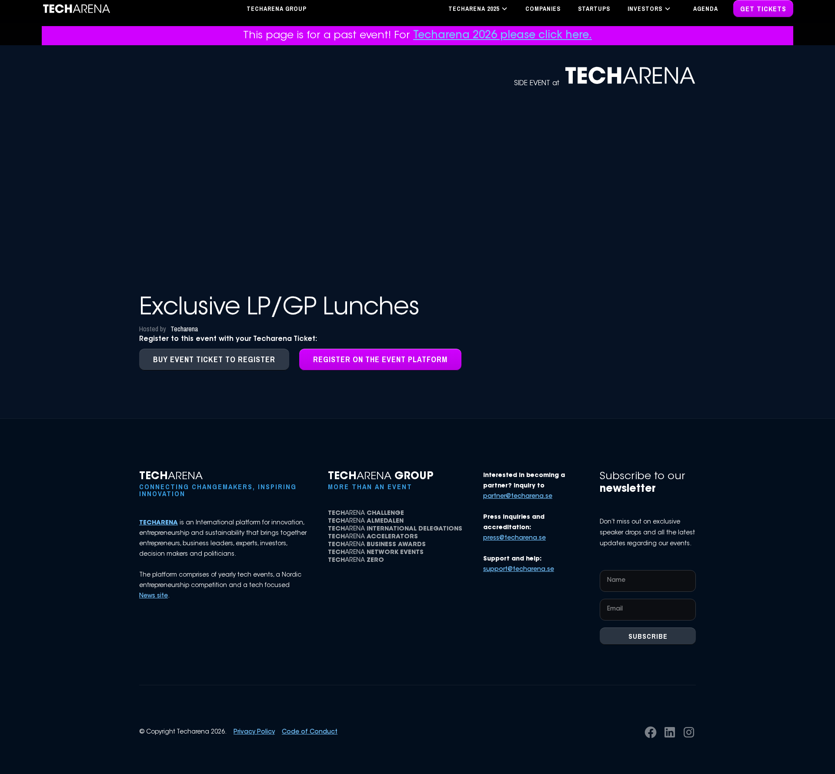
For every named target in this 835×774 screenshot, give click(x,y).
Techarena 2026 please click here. (502, 35)
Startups (594, 9)
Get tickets (763, 8)
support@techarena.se (518, 570)
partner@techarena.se (517, 497)
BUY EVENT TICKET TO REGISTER (214, 359)
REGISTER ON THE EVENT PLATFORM (380, 359)
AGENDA (705, 9)
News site (153, 596)
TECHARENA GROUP (277, 9)
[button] (478, 9)
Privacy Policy (254, 732)
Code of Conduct (309, 732)
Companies (543, 9)
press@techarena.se (514, 538)
